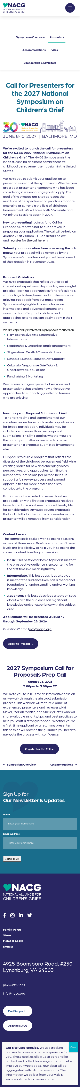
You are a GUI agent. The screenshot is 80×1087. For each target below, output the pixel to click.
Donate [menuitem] (8, 946)
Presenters (57, 36)
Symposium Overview (30, 36)
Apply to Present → (20, 643)
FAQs (54, 49)
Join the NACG (17, 1025)
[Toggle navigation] (70, 8)
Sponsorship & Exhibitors (40, 62)
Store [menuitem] (7, 935)
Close (73, 1046)
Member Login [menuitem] (13, 940)
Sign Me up (12, 858)
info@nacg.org (40, 629)
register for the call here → (29, 240)
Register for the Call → (39, 748)
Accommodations (34, 49)
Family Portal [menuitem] (12, 929)
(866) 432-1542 (14, 985)
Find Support (16, 1011)
